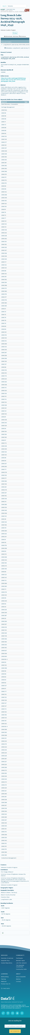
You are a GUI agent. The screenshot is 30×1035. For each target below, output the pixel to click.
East (2, 917)
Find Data (6, 988)
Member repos (20, 960)
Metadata (10, 6)
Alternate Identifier (6, 70)
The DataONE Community (20, 966)
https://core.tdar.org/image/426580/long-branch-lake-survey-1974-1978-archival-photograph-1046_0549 (13, 79)
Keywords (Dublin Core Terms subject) (11, 99)
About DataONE (21, 976)
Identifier (3, 62)
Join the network (21, 963)
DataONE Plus (5, 960)
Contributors (4, 869)
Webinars (3, 981)
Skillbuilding (4, 976)
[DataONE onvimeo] (8, 1013)
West (2, 923)
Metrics (18, 979)
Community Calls (21, 969)
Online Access (5, 76)
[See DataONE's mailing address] (22, 1013)
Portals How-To (5, 984)
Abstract (3, 85)
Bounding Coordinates (7, 903)
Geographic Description (7, 890)
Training (3, 979)
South (2, 911)
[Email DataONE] (13, 1013)
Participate (19, 958)
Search (4, 6)
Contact (18, 981)
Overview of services (7, 958)
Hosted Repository (6, 963)
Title (2, 55)
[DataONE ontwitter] (3, 1013)
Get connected (15, 1031)
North (2, 905)
